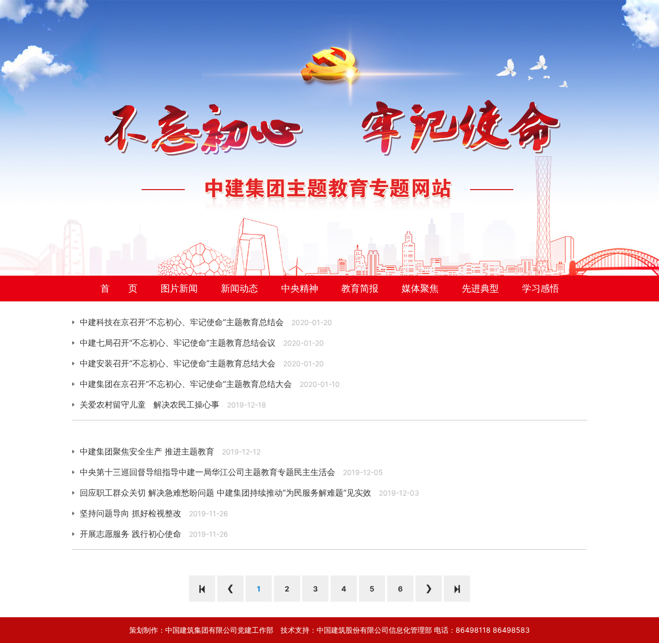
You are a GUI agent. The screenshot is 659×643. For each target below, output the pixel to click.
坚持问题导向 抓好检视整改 (130, 513)
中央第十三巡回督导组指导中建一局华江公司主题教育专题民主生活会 (207, 472)
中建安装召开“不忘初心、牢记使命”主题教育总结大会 (177, 363)
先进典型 (480, 288)
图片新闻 (179, 288)
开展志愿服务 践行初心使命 (130, 534)
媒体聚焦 (420, 288)
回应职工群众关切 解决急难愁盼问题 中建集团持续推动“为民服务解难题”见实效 (225, 492)
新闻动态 (239, 288)
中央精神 (299, 288)
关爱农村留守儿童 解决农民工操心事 (149, 404)
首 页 (118, 288)
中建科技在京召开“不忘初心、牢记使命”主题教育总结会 (182, 322)
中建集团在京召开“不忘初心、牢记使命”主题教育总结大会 (186, 384)
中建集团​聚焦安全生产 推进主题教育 (147, 451)
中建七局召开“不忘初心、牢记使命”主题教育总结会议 (177, 342)
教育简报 (359, 288)
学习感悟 (540, 288)
